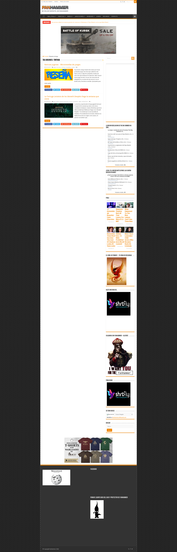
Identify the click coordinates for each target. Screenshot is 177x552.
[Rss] (121, 2)
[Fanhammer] (55, 8)
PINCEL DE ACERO (64, 1)
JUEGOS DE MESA (79, 16)
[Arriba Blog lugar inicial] (88, 40)
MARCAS (69, 16)
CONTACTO (114, 16)
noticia (70, 101)
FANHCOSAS (61, 16)
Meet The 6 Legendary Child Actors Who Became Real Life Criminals (129, 240)
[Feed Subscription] (102, 60)
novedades (68, 67)
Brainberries (111, 221)
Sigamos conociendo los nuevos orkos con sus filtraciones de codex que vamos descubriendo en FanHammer (78, 22)
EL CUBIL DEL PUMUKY (46, 1)
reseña (73, 67)
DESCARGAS (106, 16)
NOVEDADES (90, 16)
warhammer (85, 101)
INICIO (43, 16)
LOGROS (98, 16)
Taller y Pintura (51, 16)
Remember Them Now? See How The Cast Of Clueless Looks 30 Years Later (111, 240)
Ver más (47, 86)
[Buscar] (135, 1)
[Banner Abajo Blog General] (88, 450)
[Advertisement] (120, 93)
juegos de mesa (57, 67)
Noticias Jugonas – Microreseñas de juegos (62, 64)
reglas (80, 101)
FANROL (56, 1)
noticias (63, 67)
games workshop (64, 101)
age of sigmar (56, 101)
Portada (46, 56)
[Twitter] (124, 2)
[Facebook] (122, 2)
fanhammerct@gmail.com (119, 417)
